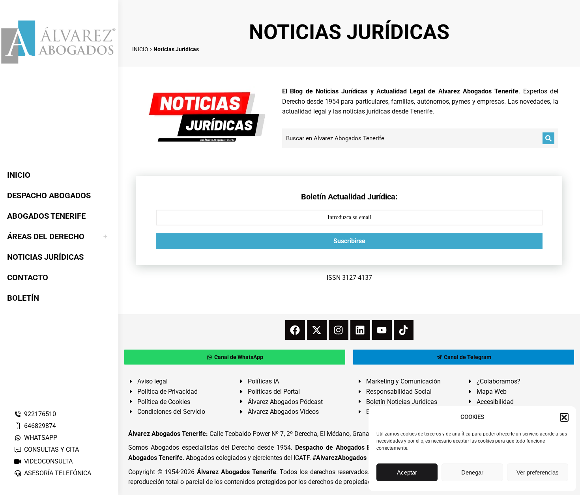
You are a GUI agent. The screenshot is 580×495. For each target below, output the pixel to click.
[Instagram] (338, 330)
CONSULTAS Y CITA (51, 449)
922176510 (40, 414)
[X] (317, 330)
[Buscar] (548, 138)
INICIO (140, 49)
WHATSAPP (40, 437)
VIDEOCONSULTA (48, 461)
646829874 (40, 426)
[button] (564, 417)
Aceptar (407, 472)
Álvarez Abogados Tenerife (236, 472)
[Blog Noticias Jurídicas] (207, 115)
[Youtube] (382, 330)
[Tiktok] (403, 330)
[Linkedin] (360, 330)
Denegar (472, 472)
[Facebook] (295, 330)
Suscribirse (349, 241)
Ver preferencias (537, 472)
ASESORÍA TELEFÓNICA (57, 473)
